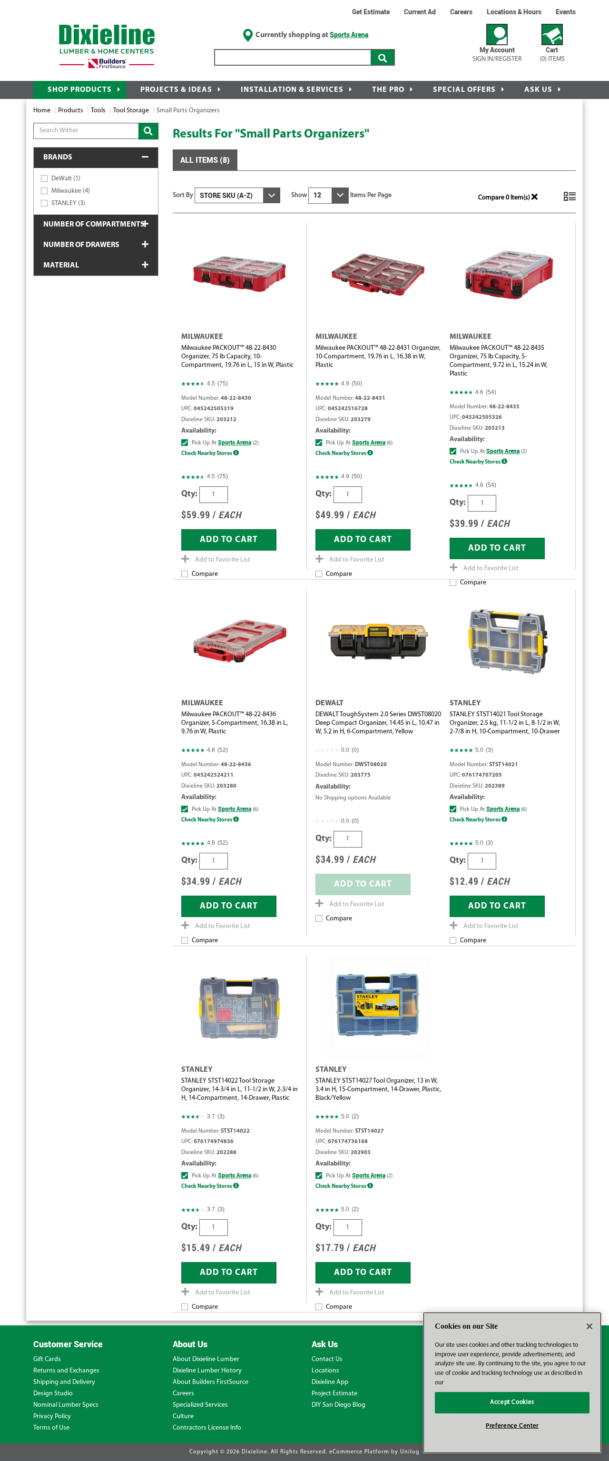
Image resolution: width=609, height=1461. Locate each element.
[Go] (148, 131)
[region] (512, 1382)
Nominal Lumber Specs (65, 1405)
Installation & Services (292, 90)
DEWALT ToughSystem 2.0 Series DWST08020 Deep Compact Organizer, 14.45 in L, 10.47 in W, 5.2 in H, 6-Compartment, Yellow (378, 723)
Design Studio (53, 1393)
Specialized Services (200, 1405)
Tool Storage (131, 110)
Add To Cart (229, 540)
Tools (98, 110)
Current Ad (420, 11)
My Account (497, 54)
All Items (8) (205, 160)
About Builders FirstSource (210, 1382)
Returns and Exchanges (66, 1370)
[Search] (383, 57)
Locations (325, 1370)
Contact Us (327, 1359)
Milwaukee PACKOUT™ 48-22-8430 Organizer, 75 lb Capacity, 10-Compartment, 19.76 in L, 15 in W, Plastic (237, 357)
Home (41, 110)
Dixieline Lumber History (207, 1370)
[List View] (570, 200)
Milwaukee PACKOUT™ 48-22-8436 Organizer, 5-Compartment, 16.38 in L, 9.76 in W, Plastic (234, 723)
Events (566, 11)
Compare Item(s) (504, 197)
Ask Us (538, 90)
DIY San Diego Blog (338, 1405)
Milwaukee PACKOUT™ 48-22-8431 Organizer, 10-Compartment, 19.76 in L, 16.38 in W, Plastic (378, 357)
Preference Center (512, 1426)
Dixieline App (330, 1382)
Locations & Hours (514, 11)
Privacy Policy (52, 1416)
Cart (552, 54)
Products (70, 110)
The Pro (388, 90)
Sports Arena (349, 34)
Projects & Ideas (176, 90)
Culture (183, 1416)
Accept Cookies (512, 1402)
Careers (461, 11)
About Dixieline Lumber (206, 1359)
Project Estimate (334, 1393)
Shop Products (80, 90)
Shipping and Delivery (64, 1382)
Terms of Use (51, 1427)
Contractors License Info (207, 1427)
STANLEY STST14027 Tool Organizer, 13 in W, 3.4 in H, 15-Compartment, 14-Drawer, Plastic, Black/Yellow (378, 1089)
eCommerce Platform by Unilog (374, 1452)
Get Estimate (371, 11)
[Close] (589, 1326)
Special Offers (464, 90)
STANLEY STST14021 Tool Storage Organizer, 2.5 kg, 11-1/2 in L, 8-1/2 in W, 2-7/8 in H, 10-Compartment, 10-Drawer (505, 723)
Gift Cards (47, 1359)
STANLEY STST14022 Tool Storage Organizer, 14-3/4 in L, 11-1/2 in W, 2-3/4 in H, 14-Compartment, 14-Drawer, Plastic (239, 1089)
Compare (205, 574)
